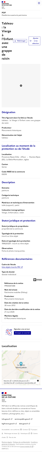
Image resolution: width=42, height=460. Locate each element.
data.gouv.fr (23, 424)
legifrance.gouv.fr (8, 424)
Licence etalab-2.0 (25, 447)
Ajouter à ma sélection (35, 41)
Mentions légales (7, 442)
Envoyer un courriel (22, 333)
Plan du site (12, 437)
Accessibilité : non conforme (10, 430)
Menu (39, 3)
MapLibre (6, 381)
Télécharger (21, 41)
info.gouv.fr (6, 419)
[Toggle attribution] (38, 380)
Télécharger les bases (10, 433)
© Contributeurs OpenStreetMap (24, 383)
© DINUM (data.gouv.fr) (19, 381)
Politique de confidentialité (21, 442)
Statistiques (24, 433)
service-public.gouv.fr (22, 419)
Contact (25, 430)
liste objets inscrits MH (11, 267)
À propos (34, 430)
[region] (21, 368)
